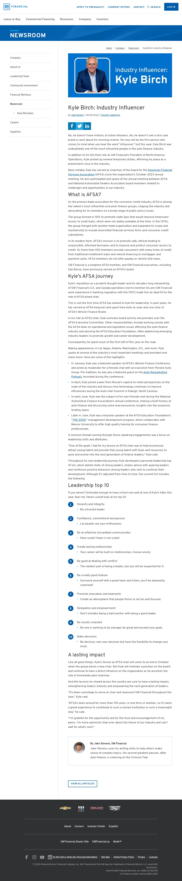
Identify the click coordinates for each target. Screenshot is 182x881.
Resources (67, 19)
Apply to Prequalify (91, 7)
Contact (139, 7)
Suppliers (15, 131)
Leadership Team (19, 76)
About (67, 826)
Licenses (153, 857)
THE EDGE (79, 420)
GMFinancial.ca (101, 841)
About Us (15, 67)
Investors (103, 19)
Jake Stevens (77, 115)
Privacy (141, 857)
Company (85, 19)
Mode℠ (117, 841)
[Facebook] (72, 126)
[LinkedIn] (87, 126)
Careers (14, 122)
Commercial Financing (40, 19)
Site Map (105, 857)
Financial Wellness (20, 94)
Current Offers (119, 7)
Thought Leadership (110, 115)
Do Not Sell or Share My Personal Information (75, 857)
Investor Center (96, 826)
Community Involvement (24, 85)
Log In (171, 7)
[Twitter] (79, 126)
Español (113, 826)
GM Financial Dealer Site (75, 841)
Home (109, 48)
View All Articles (83, 783)
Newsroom (134, 48)
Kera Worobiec (25, 113)
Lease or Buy (12, 19)
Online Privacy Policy (123, 857)
